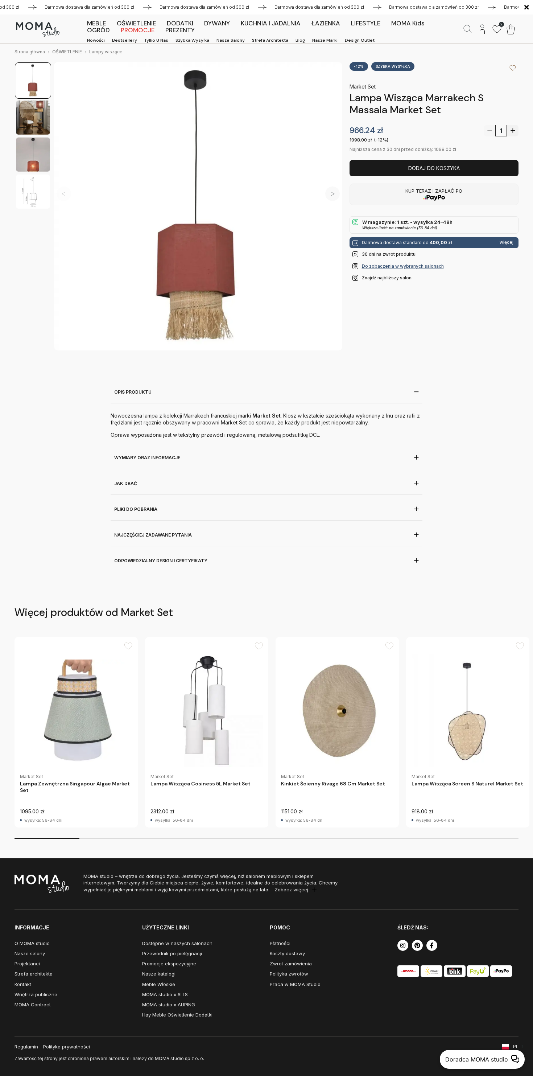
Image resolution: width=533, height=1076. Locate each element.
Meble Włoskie (158, 984)
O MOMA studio (32, 943)
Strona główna (30, 51)
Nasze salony (230, 40)
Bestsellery (124, 40)
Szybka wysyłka (192, 40)
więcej (506, 242)
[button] (332, 193)
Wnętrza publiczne (36, 994)
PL (515, 1046)
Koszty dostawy (287, 953)
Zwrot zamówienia (291, 963)
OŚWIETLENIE (67, 51)
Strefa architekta (270, 40)
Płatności (280, 943)
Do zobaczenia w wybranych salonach (403, 266)
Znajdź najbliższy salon (387, 277)
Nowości (96, 40)
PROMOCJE (137, 30)
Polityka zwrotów (289, 974)
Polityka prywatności (66, 1047)
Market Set (363, 86)
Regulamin (26, 1047)
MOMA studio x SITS (165, 994)
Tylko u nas (156, 40)
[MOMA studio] (38, 29)
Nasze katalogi (158, 974)
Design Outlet (360, 40)
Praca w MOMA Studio (295, 984)
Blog (300, 40)
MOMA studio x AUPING (168, 1004)
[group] (76, 732)
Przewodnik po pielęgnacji (172, 953)
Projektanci (27, 963)
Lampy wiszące (106, 51)
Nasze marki (325, 40)
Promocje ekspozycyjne (169, 963)
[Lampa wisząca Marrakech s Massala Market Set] (198, 206)
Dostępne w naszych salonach (177, 943)
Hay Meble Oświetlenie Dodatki (177, 1015)
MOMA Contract (33, 1004)
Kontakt (23, 984)
